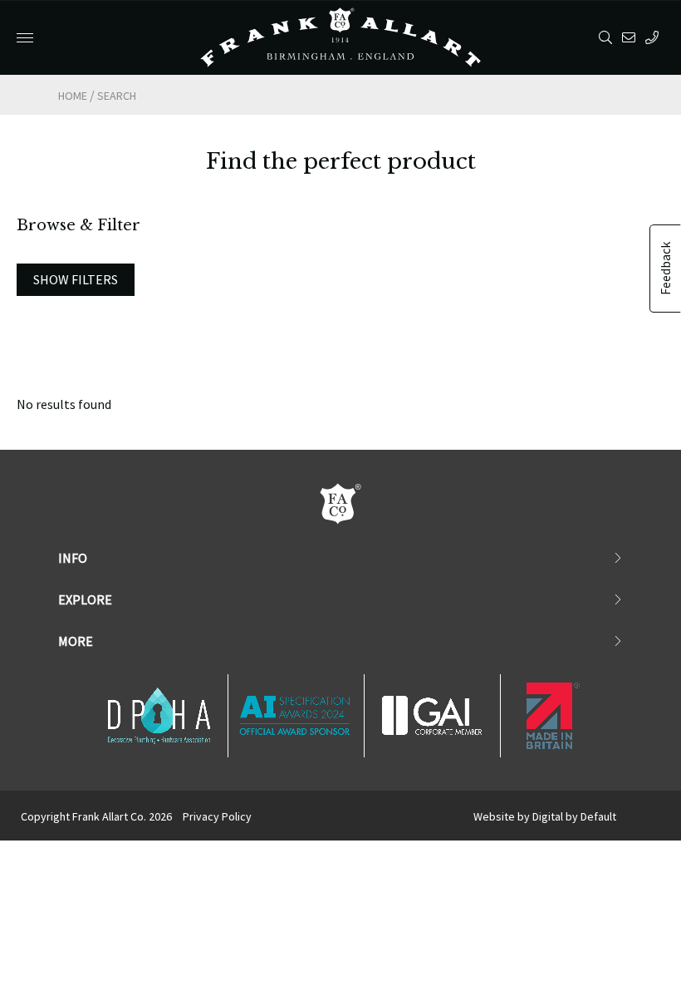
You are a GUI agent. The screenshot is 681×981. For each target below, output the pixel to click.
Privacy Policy (217, 816)
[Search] (608, 37)
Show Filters (75, 279)
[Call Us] (654, 37)
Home (72, 95)
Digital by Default (574, 816)
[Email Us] (631, 37)
